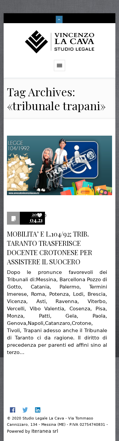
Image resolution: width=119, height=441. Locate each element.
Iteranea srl (44, 431)
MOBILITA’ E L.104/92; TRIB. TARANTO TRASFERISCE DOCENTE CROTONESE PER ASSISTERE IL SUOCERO (49, 247)
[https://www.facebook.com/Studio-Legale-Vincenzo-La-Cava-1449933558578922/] (12, 410)
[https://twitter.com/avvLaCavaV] (25, 410)
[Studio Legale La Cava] (59, 41)
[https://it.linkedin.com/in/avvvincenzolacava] (37, 410)
